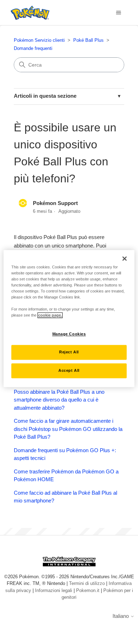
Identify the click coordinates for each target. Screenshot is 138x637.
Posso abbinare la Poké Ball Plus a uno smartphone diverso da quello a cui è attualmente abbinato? (59, 400)
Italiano (121, 616)
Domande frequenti (33, 48)
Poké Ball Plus (88, 40)
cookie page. (50, 315)
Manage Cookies (69, 334)
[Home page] (28, 13)
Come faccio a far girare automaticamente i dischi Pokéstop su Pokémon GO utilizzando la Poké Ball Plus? (68, 429)
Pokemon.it (87, 590)
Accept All (69, 370)
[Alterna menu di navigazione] (118, 12)
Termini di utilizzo (87, 583)
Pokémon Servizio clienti (39, 40)
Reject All (69, 352)
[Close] (124, 258)
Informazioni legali (53, 590)
